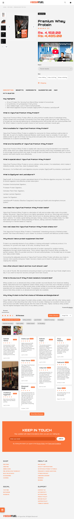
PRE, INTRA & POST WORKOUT (11, 471)
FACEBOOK (6, 494)
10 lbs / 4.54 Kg (62, 77)
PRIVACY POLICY (42, 496)
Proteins (10, 7)
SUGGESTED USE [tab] (45, 90)
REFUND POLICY (42, 499)
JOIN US (61, 438)
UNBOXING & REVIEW (43, 475)
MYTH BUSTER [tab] (8, 93)
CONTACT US (41, 490)
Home (4, 7)
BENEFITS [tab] (19, 90)
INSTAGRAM (6, 492)
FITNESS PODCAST (43, 473)
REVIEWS (40, 480)
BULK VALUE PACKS (8, 473)
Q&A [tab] (55, 90)
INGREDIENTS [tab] (31, 90)
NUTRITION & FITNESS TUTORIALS (47, 469)
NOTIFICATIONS (42, 494)
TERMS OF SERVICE (43, 503)
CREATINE (6, 466)
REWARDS (40, 478)
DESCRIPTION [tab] (8, 90)
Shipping (43, 83)
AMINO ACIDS (7, 469)
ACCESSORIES (7, 475)
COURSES (5, 478)
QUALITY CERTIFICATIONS (45, 466)
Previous (9, 26)
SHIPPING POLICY (42, 501)
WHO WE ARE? (42, 464)
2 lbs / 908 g (42, 77)
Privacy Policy (41, 443)
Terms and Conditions (54, 443)
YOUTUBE (6, 490)
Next (33, 26)
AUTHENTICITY (42, 492)
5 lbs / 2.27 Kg (52, 77)
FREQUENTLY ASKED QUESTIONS (47, 471)
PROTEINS (6, 464)
